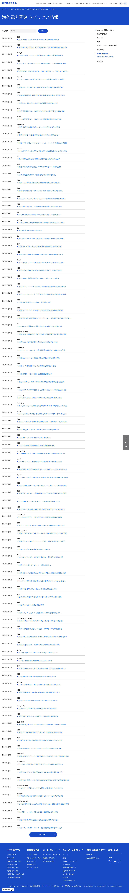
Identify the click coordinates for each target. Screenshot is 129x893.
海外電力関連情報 (32, 9)
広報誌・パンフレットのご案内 (107, 45)
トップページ (5, 9)
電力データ (100, 49)
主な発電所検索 (102, 34)
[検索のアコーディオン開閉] (121, 3)
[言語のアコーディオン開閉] (125, 3)
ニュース (100, 38)
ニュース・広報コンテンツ (18, 9)
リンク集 (100, 61)
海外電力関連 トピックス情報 (105, 56)
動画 (98, 42)
